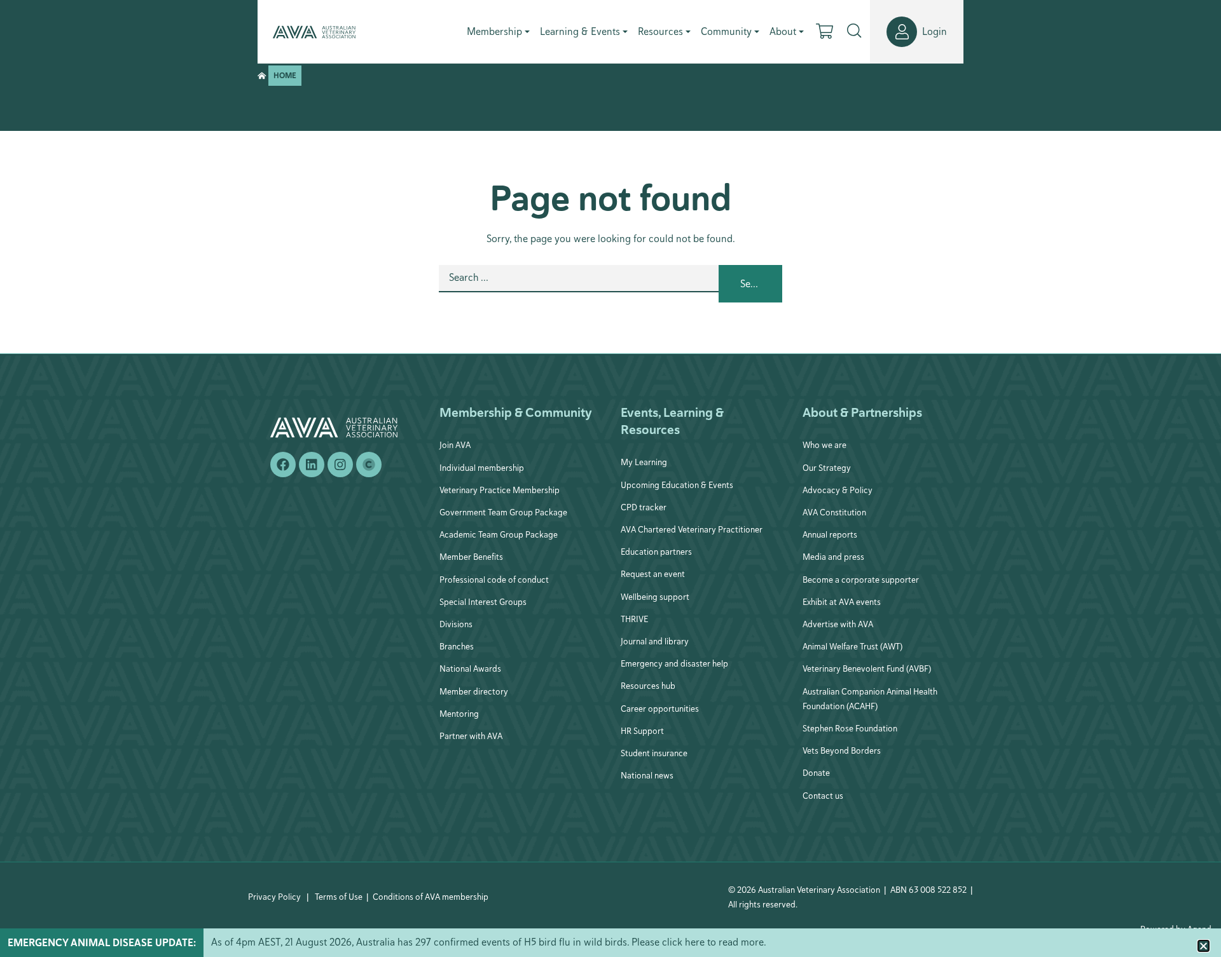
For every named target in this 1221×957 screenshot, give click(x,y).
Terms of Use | (342, 896)
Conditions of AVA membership (430, 896)
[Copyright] (369, 464)
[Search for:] (579, 283)
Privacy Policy (274, 896)
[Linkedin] (311, 464)
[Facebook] (283, 464)
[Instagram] (340, 464)
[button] (1203, 946)
